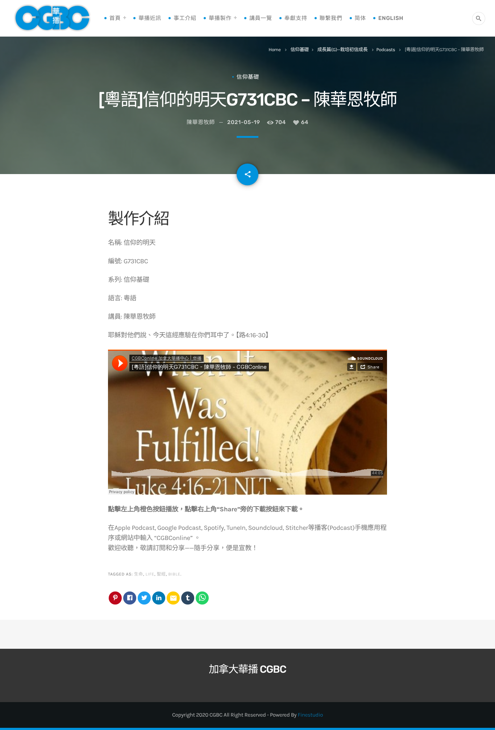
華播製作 (220, 18)
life (150, 574)
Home (274, 50)
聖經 (161, 574)
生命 (138, 574)
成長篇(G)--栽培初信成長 (342, 50)
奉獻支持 (295, 18)
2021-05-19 (243, 122)
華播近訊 (149, 18)
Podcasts (386, 50)
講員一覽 (260, 18)
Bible (174, 574)
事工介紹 (185, 18)
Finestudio (310, 715)
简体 (360, 18)
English (390, 18)
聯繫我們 (331, 18)
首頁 (115, 18)
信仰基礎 (299, 50)
